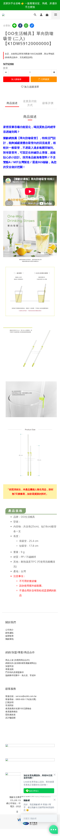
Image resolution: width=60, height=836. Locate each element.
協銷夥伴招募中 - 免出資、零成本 (20, 675)
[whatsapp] (26, 25)
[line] (14, 25)
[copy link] (32, 25)
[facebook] (20, 25)
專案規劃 (9, 669)
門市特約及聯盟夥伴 (14, 672)
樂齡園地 (9, 639)
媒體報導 (9, 635)
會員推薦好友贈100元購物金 (18, 708)
